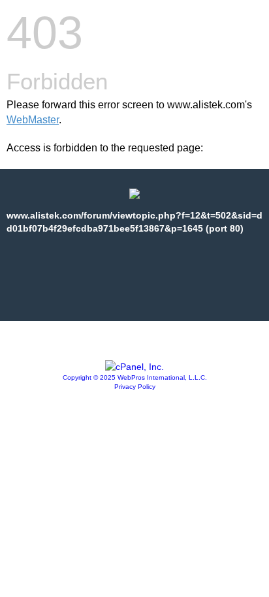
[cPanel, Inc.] (134, 366)
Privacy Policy (134, 386)
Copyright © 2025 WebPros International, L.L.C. (135, 377)
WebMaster (33, 119)
